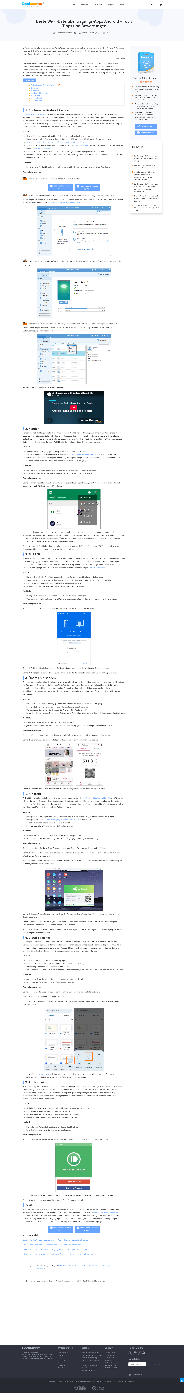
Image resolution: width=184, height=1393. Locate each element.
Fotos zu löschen (81, 145)
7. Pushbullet (36, 101)
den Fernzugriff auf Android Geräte (97, 798)
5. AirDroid (35, 95)
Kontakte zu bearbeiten (40, 148)
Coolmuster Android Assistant (35, 114)
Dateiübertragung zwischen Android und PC (63, 820)
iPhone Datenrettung (88, 1368)
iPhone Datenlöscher (88, 1370)
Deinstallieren (97, 1381)
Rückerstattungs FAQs (112, 1363)
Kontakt (60, 1355)
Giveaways (61, 1365)
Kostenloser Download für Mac (89, 187)
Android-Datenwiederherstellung (92, 1355)
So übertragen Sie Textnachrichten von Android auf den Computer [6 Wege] (146, 158)
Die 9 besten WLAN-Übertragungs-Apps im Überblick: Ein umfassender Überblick (55, 1240)
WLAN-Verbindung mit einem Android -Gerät (65, 202)
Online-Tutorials (110, 1355)
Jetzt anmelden (154, 1364)
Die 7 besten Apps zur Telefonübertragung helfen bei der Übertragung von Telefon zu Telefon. (60, 1254)
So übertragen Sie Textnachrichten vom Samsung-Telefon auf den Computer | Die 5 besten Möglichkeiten (146, 188)
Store (60, 1358)
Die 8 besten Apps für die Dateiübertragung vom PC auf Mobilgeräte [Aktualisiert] (55, 1249)
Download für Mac (147, 132)
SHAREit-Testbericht (96, 567)
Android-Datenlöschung (89, 1358)
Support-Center (110, 1353)
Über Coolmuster (63, 1353)
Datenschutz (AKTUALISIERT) (68, 1381)
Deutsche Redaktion (64, 33)
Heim (73, 5)
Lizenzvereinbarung (84, 1381)
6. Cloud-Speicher (38, 98)
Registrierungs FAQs (111, 1368)
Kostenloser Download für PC (62, 187)
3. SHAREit (35, 90)
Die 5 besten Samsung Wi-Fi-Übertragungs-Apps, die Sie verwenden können (53, 1245)
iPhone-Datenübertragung (90, 1365)
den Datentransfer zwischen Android (81, 454)
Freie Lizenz (61, 1368)
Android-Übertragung (90, 33)
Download (61, 1360)
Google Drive (44, 1074)
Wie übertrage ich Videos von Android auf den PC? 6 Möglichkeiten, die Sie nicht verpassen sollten (144, 176)
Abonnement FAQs (111, 1365)
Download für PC (147, 126)
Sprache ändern (137, 1375)
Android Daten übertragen (146, 78)
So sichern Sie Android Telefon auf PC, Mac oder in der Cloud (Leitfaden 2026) (147, 207)
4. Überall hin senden (39, 93)
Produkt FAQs (109, 1358)
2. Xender (35, 88)
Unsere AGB (53, 1381)
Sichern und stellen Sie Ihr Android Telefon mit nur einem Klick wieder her (56, 142)
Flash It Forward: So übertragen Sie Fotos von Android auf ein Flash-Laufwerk (146, 198)
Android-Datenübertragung (90, 1353)
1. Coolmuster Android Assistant (44, 85)
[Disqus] (75, 1317)
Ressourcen (61, 1363)
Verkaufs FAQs (109, 1360)
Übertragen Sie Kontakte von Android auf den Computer (144, 166)
